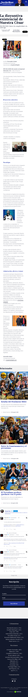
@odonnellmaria (20, 524)
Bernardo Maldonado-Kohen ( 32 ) (14, 637)
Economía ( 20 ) (14, 665)
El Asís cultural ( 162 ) (14, 655)
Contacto (14, 679)
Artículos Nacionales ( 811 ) (14, 649)
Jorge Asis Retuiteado (12, 533)
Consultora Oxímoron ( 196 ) (14, 653)
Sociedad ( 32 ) (14, 663)
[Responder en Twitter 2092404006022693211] (4, 546)
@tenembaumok (7, 526)
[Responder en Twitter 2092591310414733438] (4, 571)
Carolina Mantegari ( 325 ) (14, 630)
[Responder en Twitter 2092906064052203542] (4, 529)
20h (18, 517)
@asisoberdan (13, 517)
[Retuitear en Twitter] (7, 533)
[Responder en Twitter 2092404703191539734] (4, 561)
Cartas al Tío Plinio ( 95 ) (14, 659)
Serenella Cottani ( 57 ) (14, 635)
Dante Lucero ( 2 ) (14, 641)
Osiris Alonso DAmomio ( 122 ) (14, 633)
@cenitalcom (18, 526)
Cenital (5, 534)
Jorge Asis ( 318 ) (14, 631)
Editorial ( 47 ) (14, 661)
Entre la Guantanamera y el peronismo (14, 447)
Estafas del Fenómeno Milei (13, 401)
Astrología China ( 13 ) (14, 666)
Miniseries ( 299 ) (14, 651)
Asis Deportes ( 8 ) (14, 668)
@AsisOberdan (7, 539)
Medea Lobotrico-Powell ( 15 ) (14, 639)
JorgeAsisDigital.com (11, 360)
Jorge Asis (6, 517)
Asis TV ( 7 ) (14, 670)
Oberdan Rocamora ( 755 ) (14, 628)
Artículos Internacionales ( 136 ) (14, 657)
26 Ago (17, 534)
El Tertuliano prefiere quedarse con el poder (11, 493)
